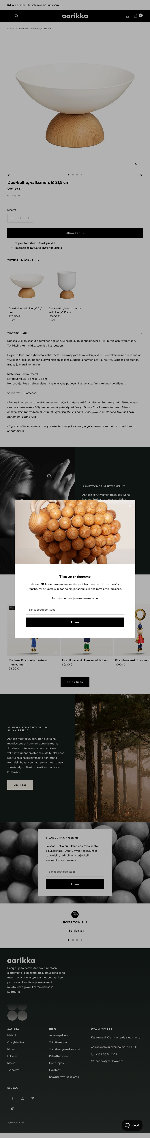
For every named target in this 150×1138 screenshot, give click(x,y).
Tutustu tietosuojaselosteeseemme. (75, 598)
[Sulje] (129, 505)
